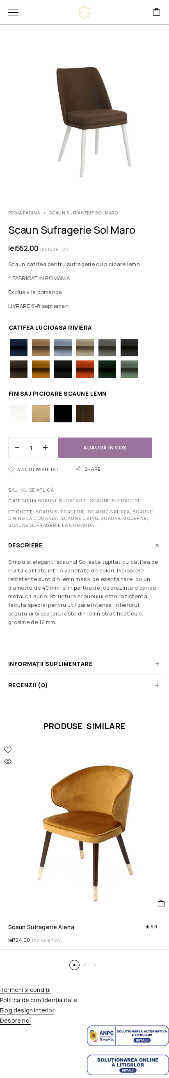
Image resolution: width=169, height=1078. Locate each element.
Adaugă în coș (105, 447)
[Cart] (157, 12)
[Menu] (13, 12)
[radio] (18, 347)
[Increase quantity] (48, 448)
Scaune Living (79, 518)
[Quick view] (7, 761)
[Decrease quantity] (14, 448)
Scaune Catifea (109, 511)
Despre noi (15, 1020)
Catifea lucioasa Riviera (50, 327)
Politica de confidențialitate (38, 1000)
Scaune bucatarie (62, 500)
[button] (74, 965)
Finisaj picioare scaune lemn (58, 393)
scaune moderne (123, 518)
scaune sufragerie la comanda (51, 525)
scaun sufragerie (60, 511)
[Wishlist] (7, 750)
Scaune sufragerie (116, 500)
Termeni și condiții (25, 990)
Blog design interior (27, 1010)
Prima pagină (24, 213)
